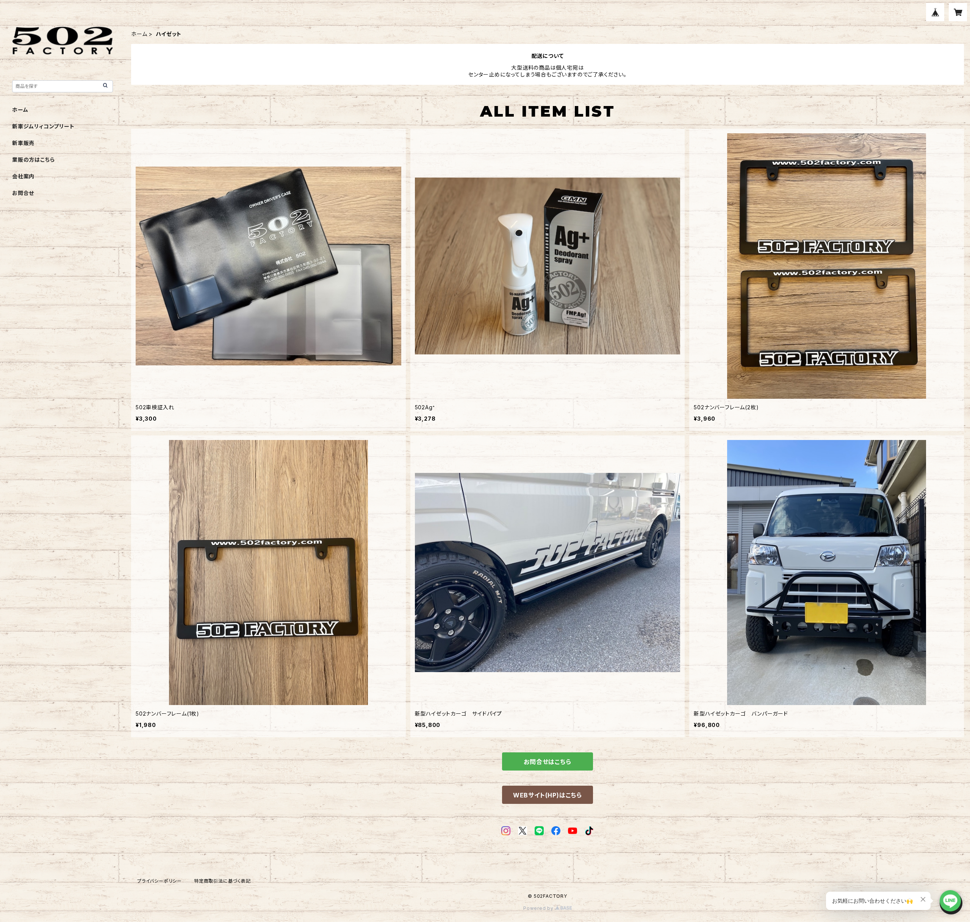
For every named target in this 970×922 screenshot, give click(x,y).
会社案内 (23, 176)
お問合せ (23, 193)
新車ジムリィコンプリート (43, 126)
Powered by (539, 908)
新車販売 (23, 143)
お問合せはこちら (547, 762)
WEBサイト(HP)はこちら (547, 795)
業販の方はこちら (33, 159)
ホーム (139, 34)
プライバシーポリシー (159, 881)
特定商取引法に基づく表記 (222, 881)
